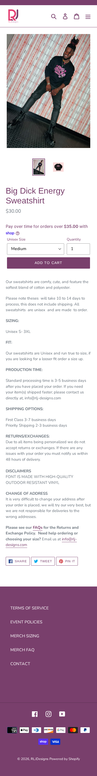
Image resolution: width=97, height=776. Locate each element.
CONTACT (20, 664)
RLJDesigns (39, 759)
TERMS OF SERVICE (29, 608)
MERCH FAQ (22, 650)
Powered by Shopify (64, 759)
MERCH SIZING (24, 636)
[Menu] (88, 16)
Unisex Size (16, 239)
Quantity (74, 239)
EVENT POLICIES (26, 622)
